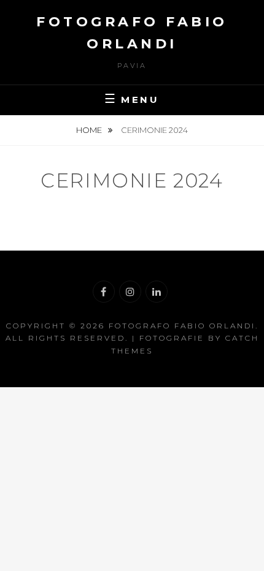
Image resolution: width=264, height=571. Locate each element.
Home (90, 130)
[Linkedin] (157, 292)
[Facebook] (104, 292)
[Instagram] (130, 292)
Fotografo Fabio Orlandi (182, 325)
